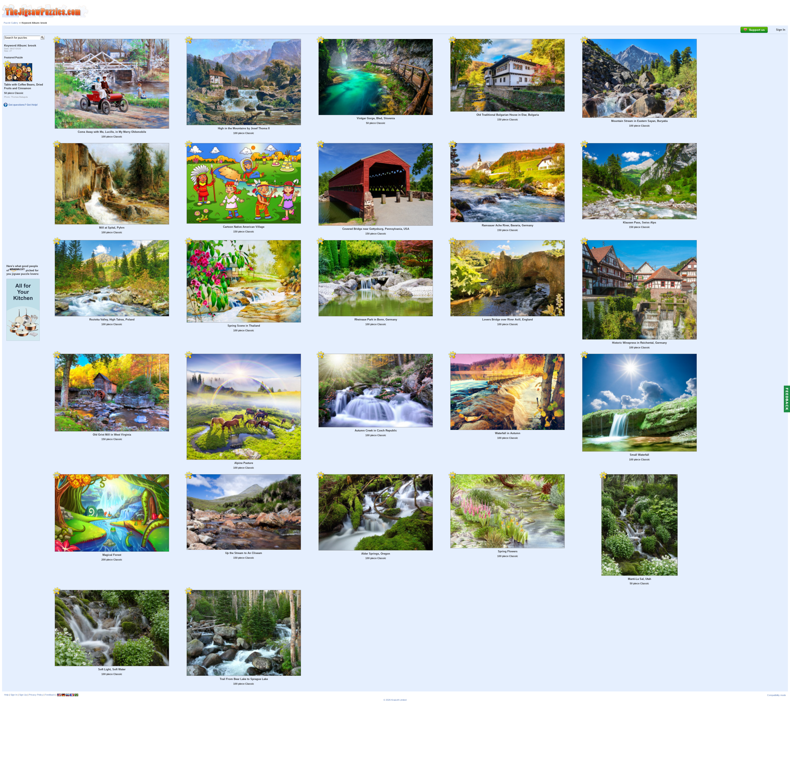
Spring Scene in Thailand (244, 325)
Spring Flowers (507, 551)
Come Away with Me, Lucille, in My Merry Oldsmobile (112, 131)
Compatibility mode (776, 695)
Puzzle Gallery (11, 23)
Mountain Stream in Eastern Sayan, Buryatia (639, 121)
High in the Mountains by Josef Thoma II (244, 128)
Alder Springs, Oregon (375, 553)
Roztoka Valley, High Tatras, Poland (112, 319)
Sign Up (23, 695)
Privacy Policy (36, 695)
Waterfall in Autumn (507, 433)
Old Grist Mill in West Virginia (112, 434)
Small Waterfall (639, 454)
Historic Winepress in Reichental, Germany (639, 342)
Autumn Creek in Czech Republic (376, 430)
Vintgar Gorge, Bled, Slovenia (376, 118)
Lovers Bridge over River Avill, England (507, 319)
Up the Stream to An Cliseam (243, 553)
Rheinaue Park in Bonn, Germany (375, 319)
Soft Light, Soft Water (111, 669)
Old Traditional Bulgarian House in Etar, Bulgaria (507, 114)
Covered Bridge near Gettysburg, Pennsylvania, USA (375, 228)
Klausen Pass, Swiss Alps (639, 222)
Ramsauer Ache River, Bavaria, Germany (507, 225)
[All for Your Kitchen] (23, 340)
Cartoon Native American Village (243, 226)
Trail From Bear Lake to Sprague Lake (244, 679)
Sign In (780, 29)
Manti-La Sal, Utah (639, 578)
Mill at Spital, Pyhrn (111, 227)
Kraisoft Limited (399, 700)
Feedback (50, 695)
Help (6, 695)
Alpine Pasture (243, 463)
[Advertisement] (439, 11)
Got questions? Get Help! (23, 104)
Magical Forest (111, 554)
